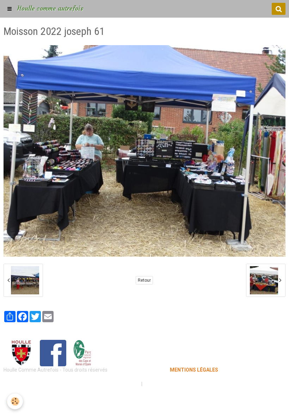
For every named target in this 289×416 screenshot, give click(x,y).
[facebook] (53, 352)
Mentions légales (120, 384)
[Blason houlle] (21, 352)
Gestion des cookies (166, 384)
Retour (144, 280)
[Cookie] (15, 401)
